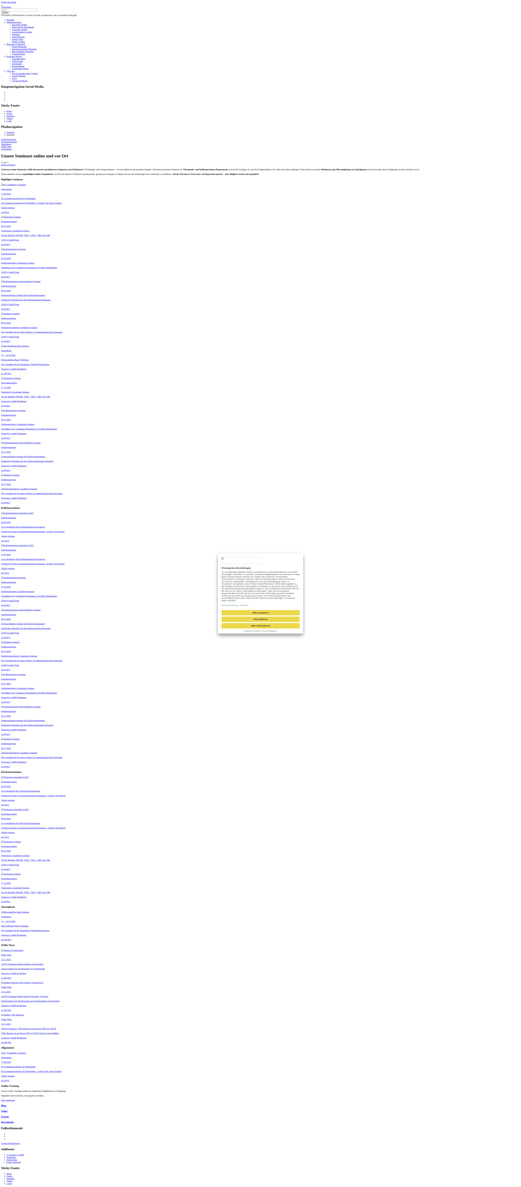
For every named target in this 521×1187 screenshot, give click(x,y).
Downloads (17, 64)
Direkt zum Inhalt (8, 2)
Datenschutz (12, 1160)
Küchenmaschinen (9, 142)
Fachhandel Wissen (20, 69)
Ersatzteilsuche (18, 37)
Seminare (16, 34)
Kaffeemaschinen (8, 139)
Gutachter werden (19, 29)
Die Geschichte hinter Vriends (25, 73)
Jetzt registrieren (8, 1100)
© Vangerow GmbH (15, 1155)
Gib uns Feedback (20, 81)
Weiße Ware (6, 147)
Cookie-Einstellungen (10, 1143)
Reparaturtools (18, 66)
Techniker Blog (18, 59)
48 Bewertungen (8, 165)
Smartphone (6, 144)
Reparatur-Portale (19, 25)
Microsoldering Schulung (23, 51)
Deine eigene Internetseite (23, 27)
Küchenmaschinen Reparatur (24, 49)
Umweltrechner (18, 54)
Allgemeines (6, 149)
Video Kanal (17, 61)
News (14, 78)
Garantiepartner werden (22, 32)
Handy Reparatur (19, 47)
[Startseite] (6, 7)
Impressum (11, 1157)
